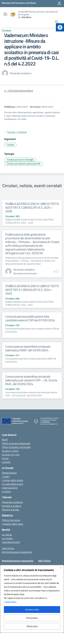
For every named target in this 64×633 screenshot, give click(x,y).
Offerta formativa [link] (11, 520)
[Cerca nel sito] (56, 22)
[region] (32, 599)
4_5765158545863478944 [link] (18, 90)
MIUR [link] (5, 439)
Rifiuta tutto (32, 626)
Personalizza (32, 617)
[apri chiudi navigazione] (5, 14)
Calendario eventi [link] (11, 542)
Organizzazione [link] (10, 488)
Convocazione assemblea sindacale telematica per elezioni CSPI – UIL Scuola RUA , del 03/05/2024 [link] (31, 380)
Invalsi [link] (5, 458)
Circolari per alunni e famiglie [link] (20, 159)
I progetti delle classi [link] (12, 524)
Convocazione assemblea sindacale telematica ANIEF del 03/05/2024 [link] (27, 348)
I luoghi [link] (5, 476)
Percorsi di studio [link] (10, 509)
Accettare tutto (32, 609)
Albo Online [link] (8, 548)
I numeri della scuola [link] (12, 480)
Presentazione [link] (9, 473)
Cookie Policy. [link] (11, 601)
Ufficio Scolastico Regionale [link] (16, 443)
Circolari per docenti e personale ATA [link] (23, 163)
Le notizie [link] (7, 534)
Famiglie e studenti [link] (11, 506)
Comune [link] (6, 462)
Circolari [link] (10, 144)
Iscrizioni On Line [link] (10, 454)
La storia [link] (6, 491)
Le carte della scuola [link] (12, 484)
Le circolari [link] (7, 538)
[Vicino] (61, 567)
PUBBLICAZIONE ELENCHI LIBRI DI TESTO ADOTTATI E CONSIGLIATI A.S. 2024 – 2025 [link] (32, 290)
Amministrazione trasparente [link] (17, 552)
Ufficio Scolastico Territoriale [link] (16, 447)
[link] (60, 27)
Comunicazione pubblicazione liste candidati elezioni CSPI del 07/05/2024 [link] (30, 318)
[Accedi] (59, 4)
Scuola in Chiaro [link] (10, 451)
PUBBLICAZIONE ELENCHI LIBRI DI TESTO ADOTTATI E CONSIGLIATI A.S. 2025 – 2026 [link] (32, 207)
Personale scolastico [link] (12, 502)
